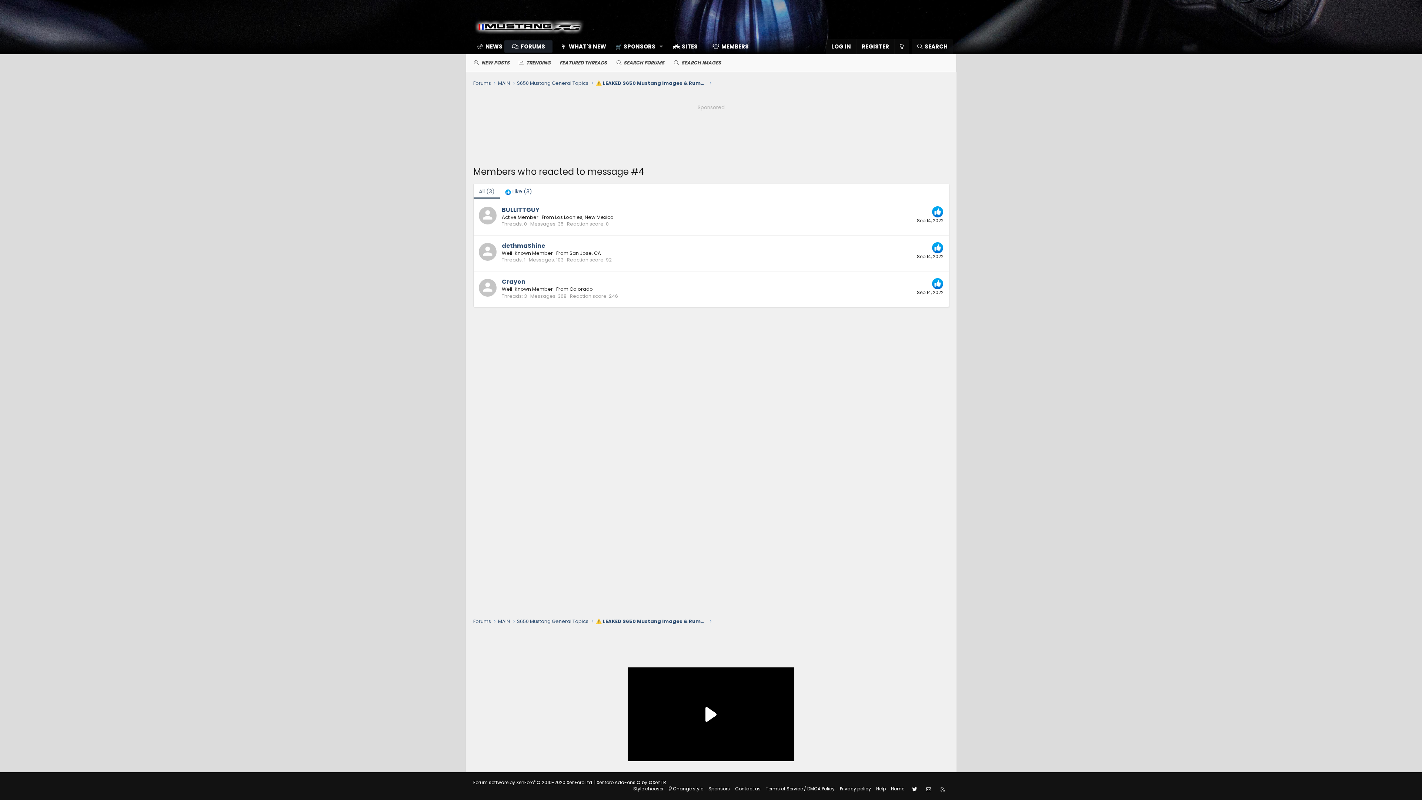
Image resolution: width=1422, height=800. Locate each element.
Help (881, 789)
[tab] (518, 191)
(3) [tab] (487, 191)
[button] (636, 46)
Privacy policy (855, 789)
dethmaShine (523, 245)
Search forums (644, 62)
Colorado (581, 289)
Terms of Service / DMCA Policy (800, 789)
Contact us (748, 789)
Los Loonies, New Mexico (584, 217)
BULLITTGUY (521, 210)
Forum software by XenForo (533, 782)
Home (897, 789)
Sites (690, 46)
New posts (495, 62)
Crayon (513, 281)
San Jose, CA (585, 253)
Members (735, 46)
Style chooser (648, 789)
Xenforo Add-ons (631, 782)
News (494, 46)
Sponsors (719, 789)
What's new (587, 46)
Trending (538, 62)
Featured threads (583, 62)
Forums (533, 46)
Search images (701, 62)
